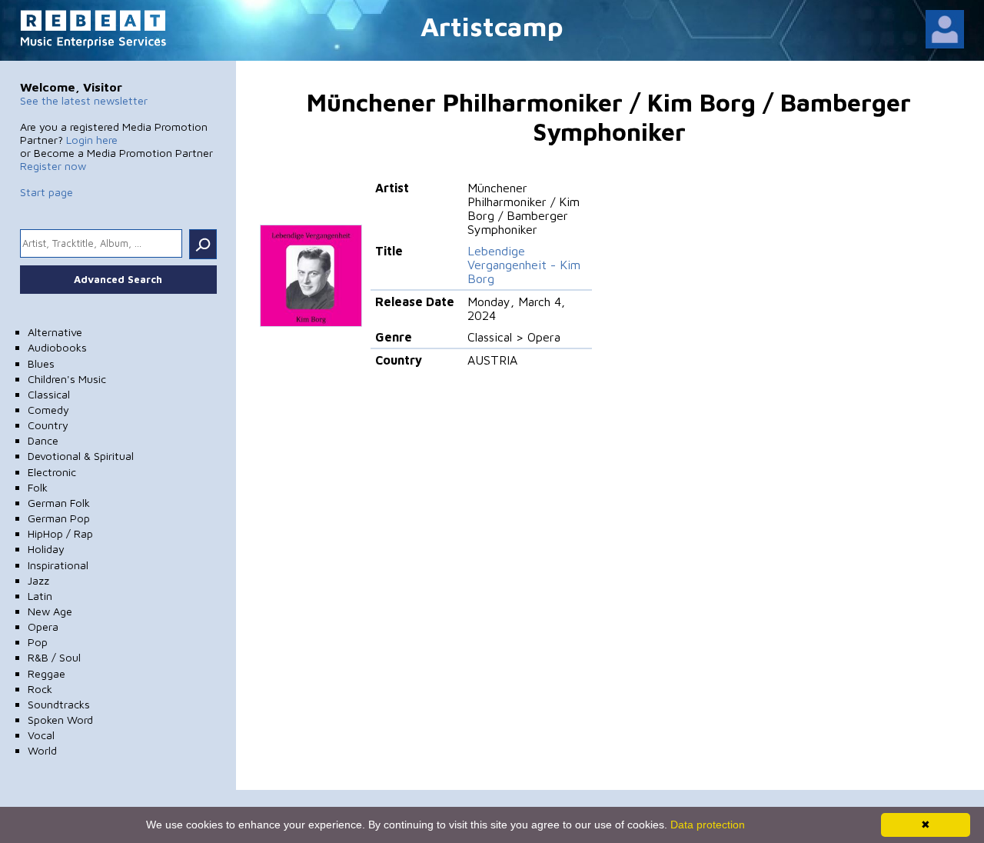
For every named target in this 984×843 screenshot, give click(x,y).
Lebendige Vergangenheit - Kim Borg (523, 264)
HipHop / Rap (60, 533)
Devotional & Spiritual (81, 455)
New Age (50, 611)
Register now (53, 165)
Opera (43, 626)
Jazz (38, 580)
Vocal (41, 734)
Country (48, 424)
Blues (41, 363)
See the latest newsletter (84, 100)
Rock (40, 688)
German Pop (59, 518)
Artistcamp (492, 26)
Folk (38, 487)
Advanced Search (118, 279)
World (42, 750)
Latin (40, 595)
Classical (49, 394)
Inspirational (58, 564)
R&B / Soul (54, 657)
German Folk (59, 502)
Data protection (707, 824)
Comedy (48, 409)
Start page (46, 191)
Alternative (55, 331)
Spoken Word (60, 719)
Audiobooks (57, 347)
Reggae (46, 673)
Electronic (52, 471)
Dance (43, 440)
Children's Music (67, 378)
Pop (38, 641)
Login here (92, 139)
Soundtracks (59, 704)
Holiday (46, 548)
